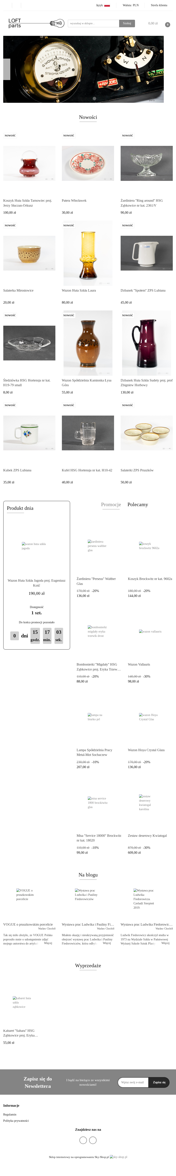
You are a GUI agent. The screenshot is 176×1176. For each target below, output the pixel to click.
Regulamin (9, 1114)
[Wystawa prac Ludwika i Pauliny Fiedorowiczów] (88, 904)
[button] (11, 1105)
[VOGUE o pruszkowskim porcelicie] (29, 904)
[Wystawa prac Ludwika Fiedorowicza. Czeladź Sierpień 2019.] (147, 904)
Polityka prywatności (16, 1120)
